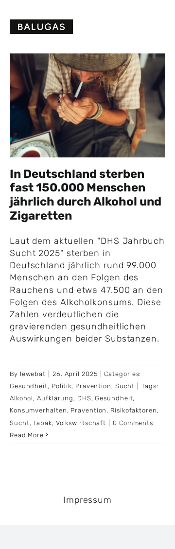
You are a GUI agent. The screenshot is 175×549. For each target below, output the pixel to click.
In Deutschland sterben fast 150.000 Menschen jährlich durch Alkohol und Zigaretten (85, 195)
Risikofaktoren (133, 410)
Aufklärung (55, 398)
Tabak (42, 423)
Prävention (93, 386)
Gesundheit (29, 386)
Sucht (125, 386)
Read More (27, 435)
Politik (61, 386)
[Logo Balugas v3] (41, 23)
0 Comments (133, 423)
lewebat (33, 373)
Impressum (87, 500)
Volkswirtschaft (81, 423)
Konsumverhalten (38, 410)
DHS (84, 398)
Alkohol (21, 398)
